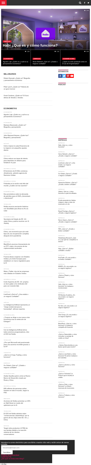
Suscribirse (6, 452)
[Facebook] (60, 76)
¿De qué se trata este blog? (12, 459)
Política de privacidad (10, 455)
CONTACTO (6, 457)
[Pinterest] (68, 76)
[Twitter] (64, 76)
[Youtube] (72, 76)
